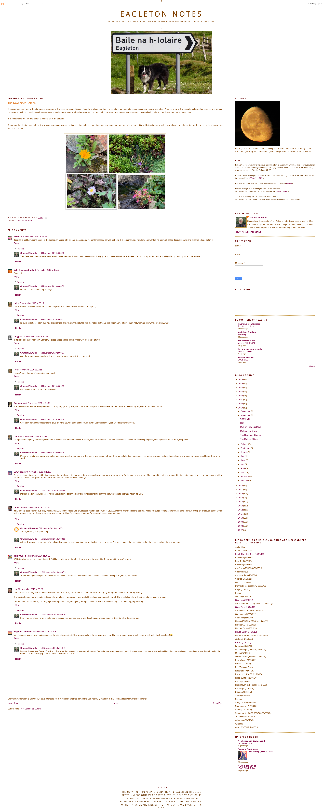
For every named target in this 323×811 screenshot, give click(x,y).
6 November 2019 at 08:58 (52, 253)
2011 (240, 514)
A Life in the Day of (247, 766)
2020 (240, 404)
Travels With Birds (246, 341)
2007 (240, 530)
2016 (240, 494)
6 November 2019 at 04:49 (38, 403)
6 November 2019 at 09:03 (52, 353)
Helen (16, 303)
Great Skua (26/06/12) (245, 607)
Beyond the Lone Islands (250, 349)
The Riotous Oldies (249, 439)
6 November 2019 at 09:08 (52, 453)
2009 (240, 522)
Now (242, 423)
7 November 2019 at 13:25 (50, 528)
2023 (240, 392)
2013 (240, 506)
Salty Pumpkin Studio (24, 270)
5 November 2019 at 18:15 (47, 270)
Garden (29, 220)
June (243, 460)
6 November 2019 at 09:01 (52, 320)
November (245, 415)
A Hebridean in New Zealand (251, 741)
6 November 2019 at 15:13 (39, 472)
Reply (16, 243)
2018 (240, 485)
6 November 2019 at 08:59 (52, 286)
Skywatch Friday (245, 351)
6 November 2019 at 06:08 (35, 436)
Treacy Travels (281, 191)
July (243, 456)
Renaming (242, 334)
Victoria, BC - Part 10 (246, 343)
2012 (240, 510)
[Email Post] (46, 218)
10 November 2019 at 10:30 (44, 632)
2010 (240, 518)
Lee (15, 589)
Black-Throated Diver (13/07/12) (249, 554)
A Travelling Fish (255, 178)
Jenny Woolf (20, 556)
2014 (240, 502)
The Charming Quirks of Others (261, 752)
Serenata (18, 237)
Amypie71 (18, 336)
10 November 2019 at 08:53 (53, 572)
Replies (20, 249)
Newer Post (13, 703)
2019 (240, 408)
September (246, 448)
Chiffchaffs (245, 419)
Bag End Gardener (23, 632)
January (244, 480)
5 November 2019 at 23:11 (30, 370)
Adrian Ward (20, 507)
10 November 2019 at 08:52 (53, 539)
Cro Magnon (20, 403)
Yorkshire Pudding (247, 332)
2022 (240, 396)
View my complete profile (248, 232)
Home (115, 703)
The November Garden (22, 103)
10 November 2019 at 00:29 (30, 589)
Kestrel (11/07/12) (243, 642)
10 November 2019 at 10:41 (53, 648)
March (244, 472)
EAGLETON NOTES (161, 14)
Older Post (217, 703)
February (245, 476)
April (243, 468)
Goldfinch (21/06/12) (244, 600)
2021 (240, 400)
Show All (312, 366)
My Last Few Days (248, 431)
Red (16, 370)
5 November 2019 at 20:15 (32, 303)
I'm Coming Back (245, 743)
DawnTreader (20, 472)
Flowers (20, 220)
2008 (240, 526)
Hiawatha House (245, 357)
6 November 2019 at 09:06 (52, 419)
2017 (240, 490)
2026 (240, 379)
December (245, 411)
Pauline (289, 183)
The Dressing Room (246, 326)
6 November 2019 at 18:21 (38, 556)
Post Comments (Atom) (30, 709)
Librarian (18, 436)
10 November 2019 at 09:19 (53, 615)
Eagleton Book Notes (248, 749)
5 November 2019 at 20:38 (36, 336)
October (244, 444)
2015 (240, 498)
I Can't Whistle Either (246, 768)
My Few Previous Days (250, 427)
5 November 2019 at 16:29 (35, 237)
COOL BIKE (243, 360)
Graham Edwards (28, 253)
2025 (240, 383)
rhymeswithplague (29, 528)
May (243, 464)
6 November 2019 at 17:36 (38, 507)
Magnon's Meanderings (249, 324)
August (244, 452)
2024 (240, 387)
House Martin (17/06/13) (246, 632)
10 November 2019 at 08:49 (53, 491)
